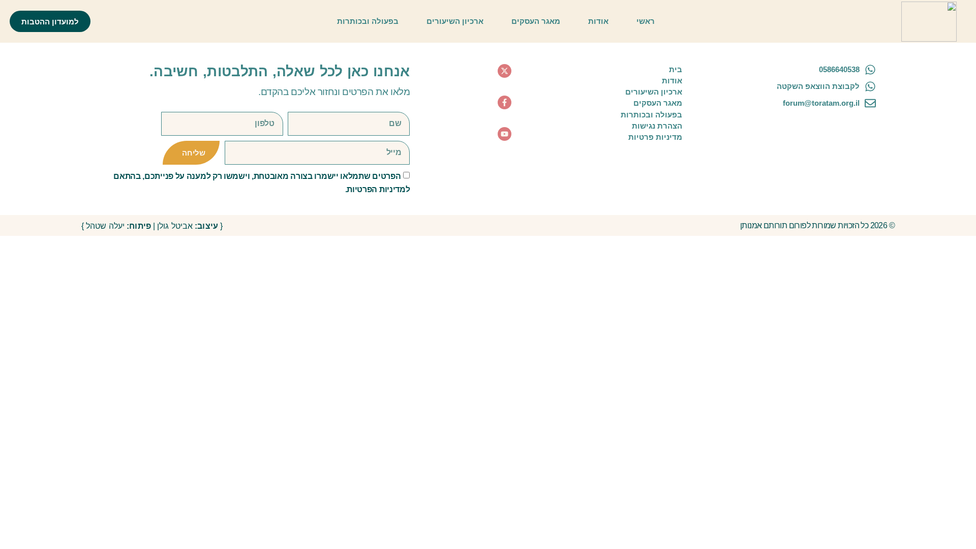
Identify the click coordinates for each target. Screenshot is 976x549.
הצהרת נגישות (657, 125)
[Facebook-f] (504, 102)
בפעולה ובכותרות (368, 21)
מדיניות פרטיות (655, 137)
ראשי (645, 21)
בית (675, 69)
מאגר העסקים (535, 21)
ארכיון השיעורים (454, 21)
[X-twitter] (504, 71)
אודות (598, 21)
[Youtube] (504, 134)
